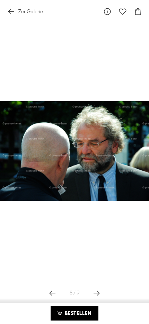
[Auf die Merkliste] (123, 11)
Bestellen (77, 313)
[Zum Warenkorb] (138, 11)
